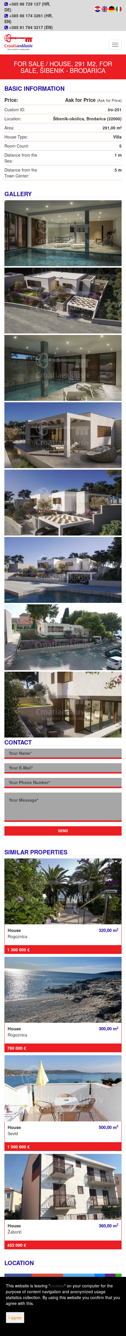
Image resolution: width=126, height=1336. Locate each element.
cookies (57, 1286)
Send (63, 830)
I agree (15, 1317)
